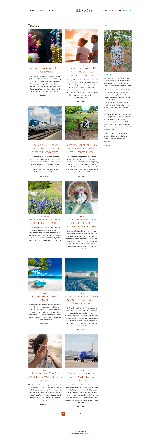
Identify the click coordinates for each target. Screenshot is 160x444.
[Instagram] (106, 10)
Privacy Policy (26, 2)
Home (6, 2)
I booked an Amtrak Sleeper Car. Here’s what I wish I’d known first (44, 149)
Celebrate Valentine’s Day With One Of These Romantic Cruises (82, 72)
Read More (45, 95)
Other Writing (40, 2)
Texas (79, 142)
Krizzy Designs (85, 434)
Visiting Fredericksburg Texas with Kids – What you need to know (82, 149)
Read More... (108, 145)
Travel (45, 65)
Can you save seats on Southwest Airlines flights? (82, 377)
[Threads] (113, 10)
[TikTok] (109, 10)
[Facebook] (102, 10)
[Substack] (119, 10)
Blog (51, 2)
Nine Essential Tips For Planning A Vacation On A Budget (45, 377)
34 (80, 414)
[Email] (116, 10)
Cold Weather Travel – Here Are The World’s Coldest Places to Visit (81, 223)
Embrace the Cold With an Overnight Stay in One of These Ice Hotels (81, 300)
